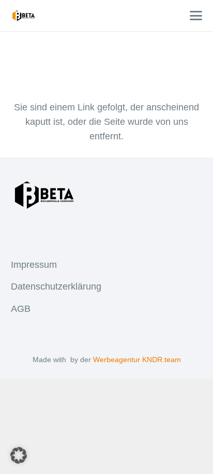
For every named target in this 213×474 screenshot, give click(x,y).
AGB (21, 309)
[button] (196, 15)
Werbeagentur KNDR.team (137, 359)
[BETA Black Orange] (24, 16)
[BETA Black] (107, 195)
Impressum (34, 265)
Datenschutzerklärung (56, 286)
